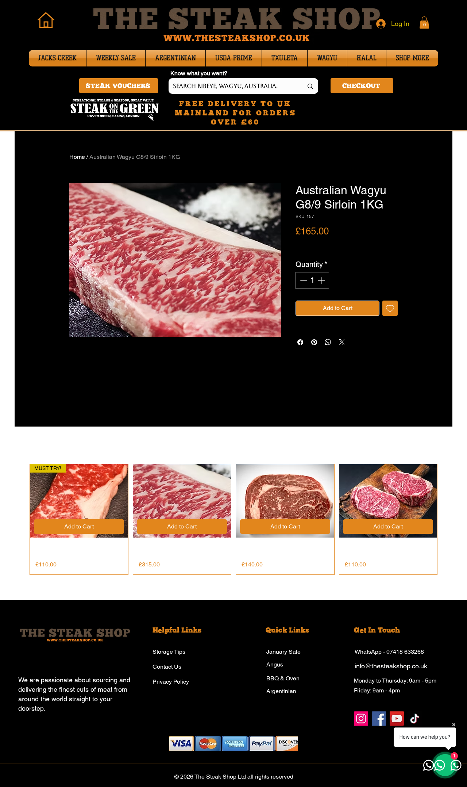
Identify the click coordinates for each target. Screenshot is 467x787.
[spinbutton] (312, 280)
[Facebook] (379, 718)
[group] (233, 519)
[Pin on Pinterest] (314, 342)
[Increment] (322, 280)
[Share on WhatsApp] (328, 342)
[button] (424, 22)
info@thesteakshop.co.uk (391, 666)
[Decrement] (303, 280)
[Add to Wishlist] (390, 308)
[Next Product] (448, 519)
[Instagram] (361, 718)
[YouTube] (397, 718)
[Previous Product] (19, 519)
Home (77, 156)
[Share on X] (341, 342)
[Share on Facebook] (300, 342)
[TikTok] (415, 718)
